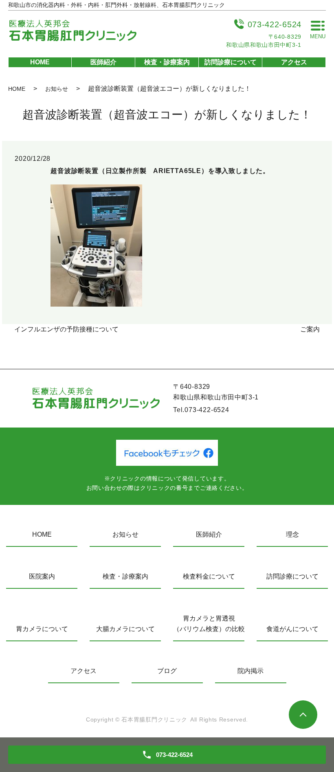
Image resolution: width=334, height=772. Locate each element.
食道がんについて (292, 628)
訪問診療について (230, 62)
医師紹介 (103, 62)
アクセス (294, 62)
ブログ (167, 670)
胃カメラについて (42, 628)
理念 (292, 534)
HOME (40, 62)
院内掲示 (250, 670)
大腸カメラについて (125, 628)
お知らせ (56, 89)
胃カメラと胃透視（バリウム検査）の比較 (208, 623)
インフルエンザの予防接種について (66, 329)
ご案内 (310, 329)
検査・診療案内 (167, 62)
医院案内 (42, 576)
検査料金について (209, 576)
